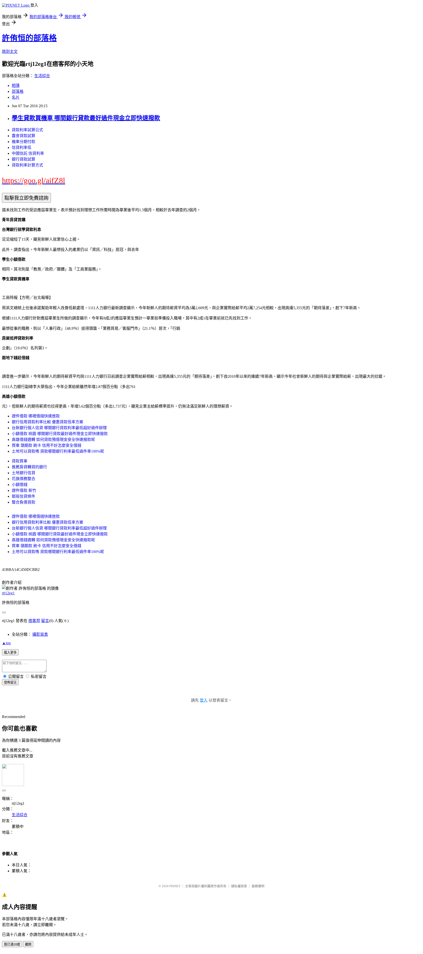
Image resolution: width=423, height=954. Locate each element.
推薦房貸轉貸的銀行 (29, 467)
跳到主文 (10, 51)
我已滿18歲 (12, 944)
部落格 (18, 91)
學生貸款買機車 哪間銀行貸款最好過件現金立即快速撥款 (86, 118)
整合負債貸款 (23, 502)
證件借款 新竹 (24, 490)
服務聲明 (258, 886)
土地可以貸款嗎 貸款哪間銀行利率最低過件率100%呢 (58, 451)
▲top (6, 643)
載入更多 (10, 652)
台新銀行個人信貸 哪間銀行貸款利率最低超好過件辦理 (59, 428)
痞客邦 (34, 621)
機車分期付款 (23, 142)
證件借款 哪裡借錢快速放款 (36, 416)
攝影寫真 (40, 634)
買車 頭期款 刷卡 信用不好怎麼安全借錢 (46, 445)
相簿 (16, 85)
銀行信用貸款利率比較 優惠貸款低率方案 (47, 422)
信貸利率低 (21, 147)
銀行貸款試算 (23, 159)
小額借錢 (19, 485)
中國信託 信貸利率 (28, 153)
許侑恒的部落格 (29, 38)
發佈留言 (10, 682)
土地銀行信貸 (23, 473)
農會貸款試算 (23, 136)
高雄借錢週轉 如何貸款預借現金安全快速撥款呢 (53, 439)
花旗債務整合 (23, 479)
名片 (16, 97)
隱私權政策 (239, 886)
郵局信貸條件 (23, 496)
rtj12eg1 (8, 593)
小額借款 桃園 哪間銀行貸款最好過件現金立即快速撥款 (60, 434)
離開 (28, 944)
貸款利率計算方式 (27, 165)
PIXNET (174, 886)
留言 (45, 621)
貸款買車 (19, 461)
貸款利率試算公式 (27, 130)
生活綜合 (42, 76)
